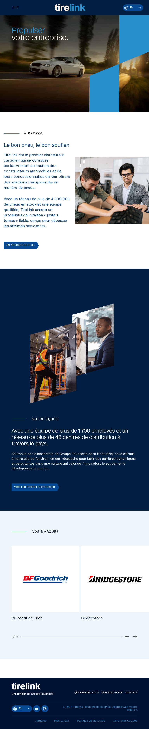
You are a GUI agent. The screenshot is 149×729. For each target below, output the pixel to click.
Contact (131, 692)
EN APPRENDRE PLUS (20, 245)
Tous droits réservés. (98, 707)
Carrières (40, 721)
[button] (14, 7)
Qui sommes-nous (86, 692)
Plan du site (61, 721)
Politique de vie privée (91, 721)
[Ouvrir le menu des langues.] (140, 7)
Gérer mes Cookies (125, 721)
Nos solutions (112, 692)
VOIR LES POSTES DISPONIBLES (34, 487)
